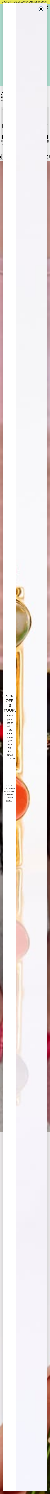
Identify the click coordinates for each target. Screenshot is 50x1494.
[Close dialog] (41, 9)
